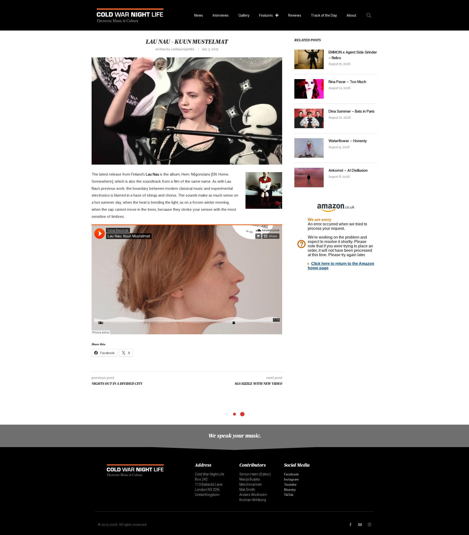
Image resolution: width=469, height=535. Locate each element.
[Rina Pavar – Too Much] (309, 89)
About (351, 15)
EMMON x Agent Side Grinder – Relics (353, 55)
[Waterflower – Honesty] (309, 148)
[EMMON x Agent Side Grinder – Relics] (309, 59)
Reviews (294, 15)
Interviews (221, 15)
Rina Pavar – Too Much (347, 81)
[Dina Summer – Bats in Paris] (309, 118)
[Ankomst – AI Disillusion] (309, 177)
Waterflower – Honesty (348, 140)
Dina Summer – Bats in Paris (351, 111)
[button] (369, 15)
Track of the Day (324, 15)
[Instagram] (369, 524)
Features (266, 15)
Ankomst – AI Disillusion (348, 170)
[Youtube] (360, 524)
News (198, 15)
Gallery (243, 15)
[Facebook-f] (350, 524)
